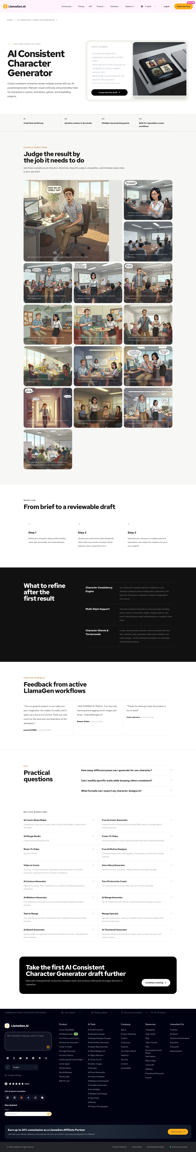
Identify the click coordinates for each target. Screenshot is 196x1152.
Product (100, 6)
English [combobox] (148, 6)
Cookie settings (14, 1075)
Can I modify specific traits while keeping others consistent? (116, 780)
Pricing (81, 6)
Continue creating (154, 982)
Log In (166, 6)
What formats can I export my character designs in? (111, 790)
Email (7, 1110)
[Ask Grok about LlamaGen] (35, 1098)
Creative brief (99, 47)
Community (66, 6)
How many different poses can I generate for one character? (116, 770)
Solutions (114, 6)
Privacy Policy (137, 1147)
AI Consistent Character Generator (35, 20)
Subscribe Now (183, 6)
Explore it (129, 6)
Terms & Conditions (119, 1147)
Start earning (176, 1132)
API (90, 6)
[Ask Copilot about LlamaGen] (42, 1098)
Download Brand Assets (155, 1147)
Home (10, 20)
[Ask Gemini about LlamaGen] (28, 1098)
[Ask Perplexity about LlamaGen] (14, 1098)
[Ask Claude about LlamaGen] (21, 1098)
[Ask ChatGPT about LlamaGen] (8, 1098)
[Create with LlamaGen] (48, 1047)
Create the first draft (108, 92)
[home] (14, 6)
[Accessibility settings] (8, 1067)
